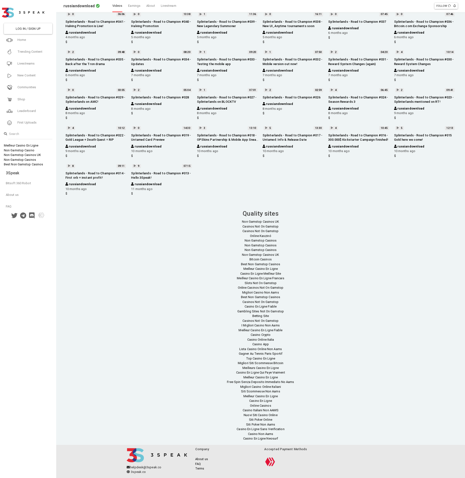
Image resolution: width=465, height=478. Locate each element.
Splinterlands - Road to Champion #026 (291, 97)
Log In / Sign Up (28, 28)
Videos (117, 5)
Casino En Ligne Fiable (261, 306)
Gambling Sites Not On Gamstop (260, 311)
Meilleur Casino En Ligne (21, 145)
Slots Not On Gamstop (261, 283)
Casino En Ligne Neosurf (260, 438)
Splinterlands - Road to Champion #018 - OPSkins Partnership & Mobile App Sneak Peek (227, 139)
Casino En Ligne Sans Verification (260, 429)
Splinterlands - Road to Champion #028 (160, 97)
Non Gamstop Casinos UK (22, 155)
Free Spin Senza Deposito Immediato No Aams (260, 382)
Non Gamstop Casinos (20, 160)
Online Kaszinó (260, 236)
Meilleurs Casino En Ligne (260, 368)
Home (21, 40)
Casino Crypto (261, 335)
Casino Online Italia (260, 339)
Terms (199, 468)
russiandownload (82, 32)
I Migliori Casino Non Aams (260, 325)
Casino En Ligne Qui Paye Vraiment (260, 372)
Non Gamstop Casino (19, 150)
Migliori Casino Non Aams (260, 292)
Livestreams (26, 63)
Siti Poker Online (260, 419)
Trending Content (29, 51)
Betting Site (260, 316)
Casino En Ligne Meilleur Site (260, 273)
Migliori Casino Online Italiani (260, 387)
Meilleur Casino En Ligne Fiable (260, 330)
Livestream (168, 5)
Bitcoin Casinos (260, 259)
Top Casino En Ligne (260, 358)
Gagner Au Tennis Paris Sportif (260, 353)
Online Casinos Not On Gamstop (261, 287)
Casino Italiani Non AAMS (261, 410)
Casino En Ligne (260, 401)
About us (12, 195)
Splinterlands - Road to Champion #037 (357, 21)
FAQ (8, 206)
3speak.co (138, 472)
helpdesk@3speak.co (145, 467)
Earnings (134, 5)
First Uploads (27, 122)
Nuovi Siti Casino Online (260, 415)
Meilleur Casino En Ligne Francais (260, 278)
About (150, 5)
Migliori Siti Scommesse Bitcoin (260, 363)
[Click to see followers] (449, 5)
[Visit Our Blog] (41, 217)
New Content (26, 75)
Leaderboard (26, 111)
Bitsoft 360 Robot (18, 183)
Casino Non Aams (260, 434)
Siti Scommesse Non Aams (260, 391)
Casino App (260, 344)
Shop (21, 99)
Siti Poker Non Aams (260, 424)
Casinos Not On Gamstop (260, 226)
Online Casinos (260, 405)
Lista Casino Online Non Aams (260, 349)
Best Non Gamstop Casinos (23, 164)
